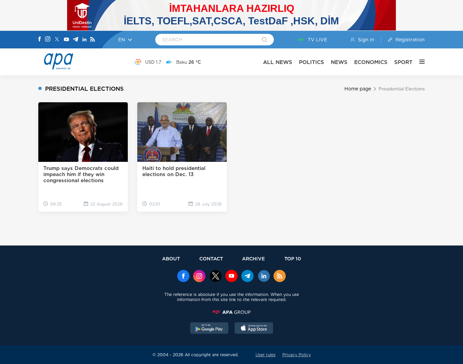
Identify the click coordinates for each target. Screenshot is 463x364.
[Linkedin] (84, 40)
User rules (266, 354)
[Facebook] (39, 39)
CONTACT (211, 258)
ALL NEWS (277, 62)
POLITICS (311, 62)
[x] (215, 276)
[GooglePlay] (209, 328)
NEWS (339, 62)
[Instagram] (48, 39)
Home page (357, 88)
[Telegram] (75, 40)
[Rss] (92, 40)
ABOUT (171, 258)
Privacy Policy (296, 354)
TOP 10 (292, 258)
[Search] (264, 40)
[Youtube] (66, 40)
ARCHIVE (253, 258)
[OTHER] (418, 62)
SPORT (403, 62)
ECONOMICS (370, 62)
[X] (57, 40)
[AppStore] (254, 328)
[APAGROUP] (231, 312)
